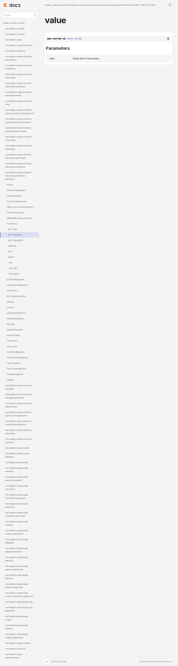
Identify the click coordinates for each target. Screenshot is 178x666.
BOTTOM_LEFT (143, 5)
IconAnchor (130, 5)
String (78, 38)
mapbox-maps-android (55, 5)
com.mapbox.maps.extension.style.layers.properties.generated (95, 5)
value (153, 5)
